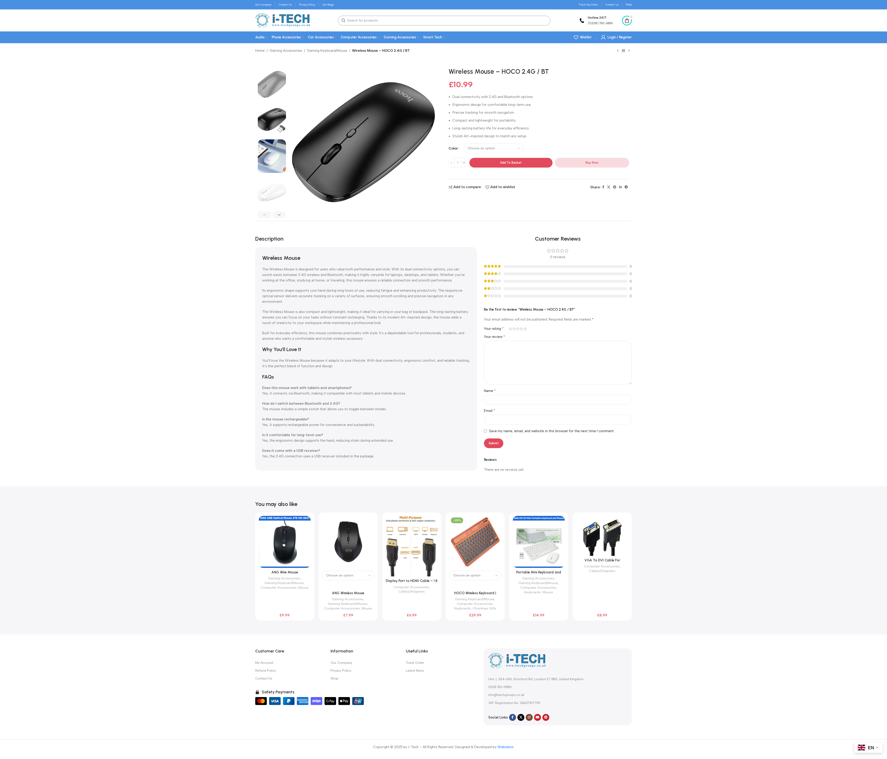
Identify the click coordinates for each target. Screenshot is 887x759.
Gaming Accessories (286, 51)
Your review (494, 336)
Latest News (415, 671)
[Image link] (517, 660)
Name (490, 391)
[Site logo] (282, 20)
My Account (264, 663)
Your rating (494, 329)
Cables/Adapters (411, 591)
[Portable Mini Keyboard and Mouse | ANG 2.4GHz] (539, 542)
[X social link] (609, 187)
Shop (334, 678)
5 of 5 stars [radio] (525, 329)
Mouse (303, 587)
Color (453, 148)
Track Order (415, 663)
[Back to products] (623, 51)
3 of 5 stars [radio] (517, 329)
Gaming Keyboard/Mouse (327, 51)
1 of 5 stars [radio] (510, 329)
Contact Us (263, 678)
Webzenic (506, 747)
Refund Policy (265, 671)
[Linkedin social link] (620, 187)
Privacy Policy (341, 671)
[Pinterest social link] (615, 187)
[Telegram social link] (626, 187)
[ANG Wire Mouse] (285, 542)
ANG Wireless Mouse (348, 593)
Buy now (592, 162)
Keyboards (462, 608)
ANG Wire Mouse (284, 572)
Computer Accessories (278, 587)
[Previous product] (618, 51)
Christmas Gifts (484, 608)
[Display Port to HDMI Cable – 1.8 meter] (412, 546)
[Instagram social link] (529, 717)
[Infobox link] (595, 20)
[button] (264, 214)
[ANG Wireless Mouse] (348, 542)
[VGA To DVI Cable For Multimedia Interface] (602, 536)
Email (489, 410)
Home (260, 51)
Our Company (341, 663)
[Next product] (629, 51)
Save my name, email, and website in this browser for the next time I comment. (551, 431)
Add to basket (511, 162)
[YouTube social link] (537, 717)
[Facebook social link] (603, 187)
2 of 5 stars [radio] (514, 329)
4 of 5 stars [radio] (521, 329)
